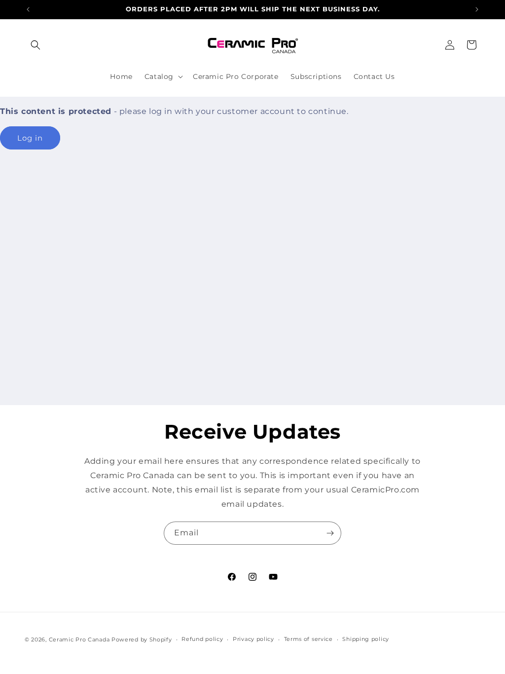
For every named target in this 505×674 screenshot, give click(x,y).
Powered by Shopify (141, 639)
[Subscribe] (330, 533)
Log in (30, 138)
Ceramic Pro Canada (79, 639)
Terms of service (308, 639)
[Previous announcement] (28, 9)
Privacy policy (253, 639)
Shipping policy (365, 639)
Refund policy (202, 639)
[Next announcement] (477, 9)
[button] (35, 45)
